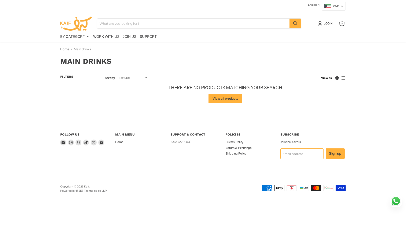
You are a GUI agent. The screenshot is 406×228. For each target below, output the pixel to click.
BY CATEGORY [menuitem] (72, 36)
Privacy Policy (234, 142)
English (312, 4)
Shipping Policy (235, 153)
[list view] (343, 78)
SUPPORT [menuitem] (148, 36)
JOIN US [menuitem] (129, 36)
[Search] (295, 23)
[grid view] (337, 78)
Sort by (110, 78)
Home (64, 49)
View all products (225, 98)
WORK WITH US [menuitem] (106, 36)
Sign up (335, 153)
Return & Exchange (238, 148)
